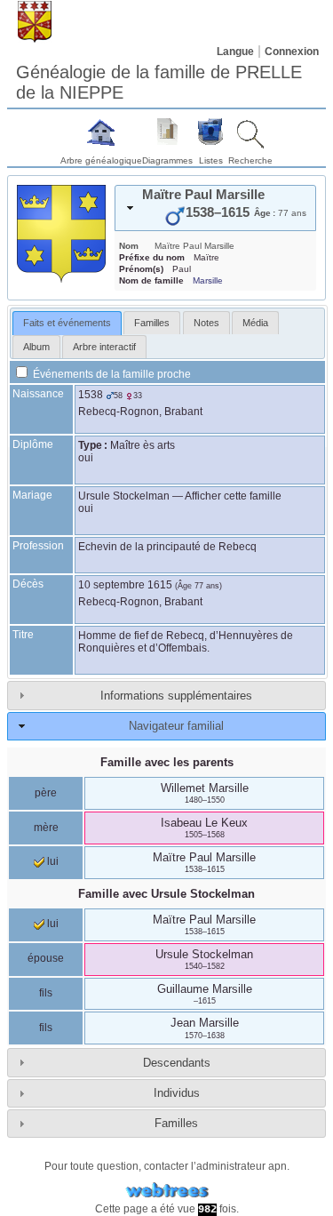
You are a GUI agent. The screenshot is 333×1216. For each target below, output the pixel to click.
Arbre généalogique (101, 160)
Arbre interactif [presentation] (104, 346)
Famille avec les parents (167, 762)
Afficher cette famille (233, 496)
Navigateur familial (176, 725)
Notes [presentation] (206, 322)
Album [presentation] (36, 346)
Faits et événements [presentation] (67, 322)
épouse (46, 958)
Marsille (208, 280)
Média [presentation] (255, 322)
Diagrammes (167, 160)
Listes (211, 160)
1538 (90, 394)
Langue (235, 51)
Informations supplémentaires (176, 695)
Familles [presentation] (152, 322)
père (46, 793)
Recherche (250, 160)
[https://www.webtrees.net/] (167, 1190)
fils (45, 993)
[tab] (215, 208)
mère (46, 827)
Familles (176, 1123)
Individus (177, 1093)
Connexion (292, 51)
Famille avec (166, 893)
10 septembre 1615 (125, 585)
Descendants (176, 1062)
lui (51, 861)
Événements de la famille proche (110, 374)
